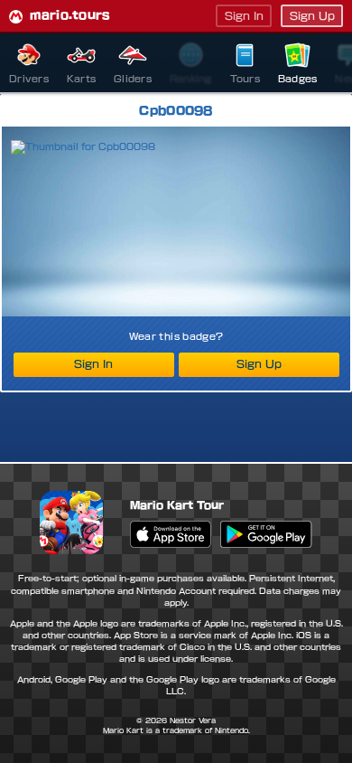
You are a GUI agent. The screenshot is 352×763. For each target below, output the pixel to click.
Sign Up (312, 16)
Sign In (244, 16)
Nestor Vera (193, 720)
